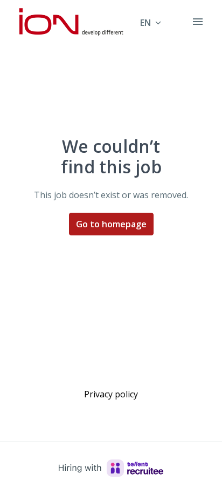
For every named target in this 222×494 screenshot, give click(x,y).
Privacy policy (111, 394)
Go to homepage (111, 224)
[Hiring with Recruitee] (111, 468)
